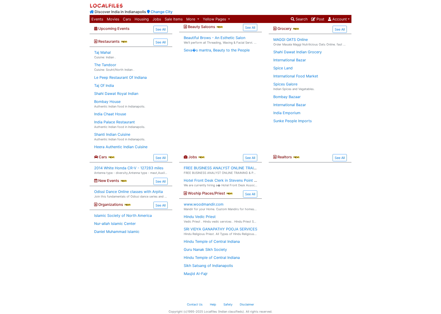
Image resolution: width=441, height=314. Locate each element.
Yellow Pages (215, 19)
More (191, 19)
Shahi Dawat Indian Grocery (297, 52)
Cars (127, 19)
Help (213, 304)
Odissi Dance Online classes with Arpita (128, 191)
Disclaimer (247, 304)
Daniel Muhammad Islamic (116, 231)
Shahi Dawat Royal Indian (116, 93)
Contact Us (195, 304)
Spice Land (283, 68)
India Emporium (286, 112)
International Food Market (295, 76)
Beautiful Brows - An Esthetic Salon (214, 37)
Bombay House (107, 101)
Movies (113, 19)
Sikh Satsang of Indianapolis (208, 265)
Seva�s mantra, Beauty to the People (217, 50)
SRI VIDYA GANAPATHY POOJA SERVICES (220, 229)
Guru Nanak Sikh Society (205, 249)
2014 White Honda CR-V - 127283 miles (128, 168)
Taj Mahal (102, 52)
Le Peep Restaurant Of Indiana (120, 77)
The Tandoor (105, 64)
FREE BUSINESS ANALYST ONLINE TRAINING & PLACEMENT (237, 168)
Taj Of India (104, 85)
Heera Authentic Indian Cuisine (120, 146)
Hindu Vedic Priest (200, 216)
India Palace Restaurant (114, 122)
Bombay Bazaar (287, 96)
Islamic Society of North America (123, 215)
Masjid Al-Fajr (196, 273)
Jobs (157, 19)
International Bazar (289, 60)
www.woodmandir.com (203, 204)
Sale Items (174, 19)
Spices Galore (285, 84)
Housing (142, 19)
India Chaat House (110, 114)
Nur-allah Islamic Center (115, 223)
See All (160, 29)
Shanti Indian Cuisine (112, 134)
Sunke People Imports (292, 121)
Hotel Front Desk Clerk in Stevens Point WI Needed (228, 180)
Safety (227, 304)
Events (97, 19)
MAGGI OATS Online (290, 39)
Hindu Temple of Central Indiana (212, 241)
